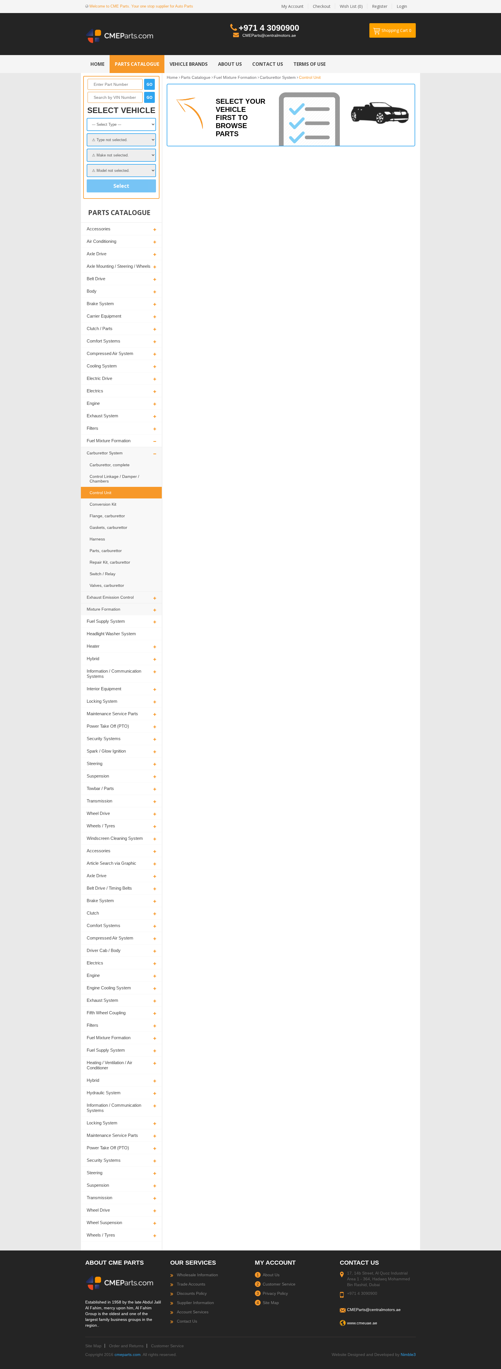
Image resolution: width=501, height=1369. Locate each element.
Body (92, 291)
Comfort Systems (103, 340)
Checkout (322, 6)
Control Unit (100, 492)
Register (379, 6)
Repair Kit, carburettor (110, 562)
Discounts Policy (192, 1293)
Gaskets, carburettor (108, 527)
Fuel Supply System (106, 621)
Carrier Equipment (104, 316)
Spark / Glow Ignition (106, 751)
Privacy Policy (275, 1293)
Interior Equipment (104, 688)
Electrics (95, 390)
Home (172, 77)
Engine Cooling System (109, 987)
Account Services (192, 1312)
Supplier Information (195, 1302)
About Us (271, 1274)
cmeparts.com (128, 1354)
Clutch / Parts (99, 328)
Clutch (93, 913)
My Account (292, 6)
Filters (92, 428)
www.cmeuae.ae (362, 1323)
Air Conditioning (101, 241)
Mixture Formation (103, 609)
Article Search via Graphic (111, 863)
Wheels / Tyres (101, 825)
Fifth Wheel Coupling (106, 1012)
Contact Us (187, 1321)
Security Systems (104, 738)
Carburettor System (105, 453)
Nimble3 (408, 1354)
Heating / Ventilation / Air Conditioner (109, 1065)
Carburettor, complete (110, 465)
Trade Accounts (191, 1284)
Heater (93, 646)
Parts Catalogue (195, 77)
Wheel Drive (98, 813)
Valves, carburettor (107, 585)
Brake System (100, 303)
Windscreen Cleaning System (115, 838)
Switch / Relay (102, 573)
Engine (93, 403)
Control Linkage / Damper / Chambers (114, 478)
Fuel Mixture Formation (108, 440)
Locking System (102, 701)
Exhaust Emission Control (110, 597)
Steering (94, 763)
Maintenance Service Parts (112, 713)
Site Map (271, 1302)
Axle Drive (96, 253)
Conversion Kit (103, 504)
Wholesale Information (197, 1274)
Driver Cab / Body (104, 950)
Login (402, 6)
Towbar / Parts (100, 788)
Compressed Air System (110, 353)
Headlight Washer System (111, 633)
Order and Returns (126, 1345)
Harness (97, 539)
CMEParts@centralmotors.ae (269, 35)
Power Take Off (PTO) (108, 726)
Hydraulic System (104, 1092)
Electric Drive (99, 378)
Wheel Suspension (104, 1222)
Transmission (99, 800)
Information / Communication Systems (114, 674)
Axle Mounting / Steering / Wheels (118, 266)
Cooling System (102, 365)
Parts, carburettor (106, 550)
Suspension (98, 775)
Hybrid (93, 658)
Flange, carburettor (107, 516)
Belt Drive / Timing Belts (109, 888)
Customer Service (279, 1284)
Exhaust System (102, 415)
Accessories (98, 228)
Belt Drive (96, 278)
